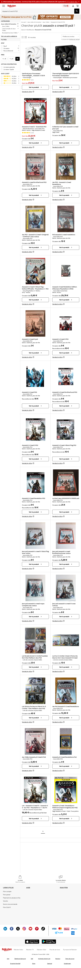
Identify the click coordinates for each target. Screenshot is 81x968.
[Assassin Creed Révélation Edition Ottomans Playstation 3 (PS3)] (65, 271)
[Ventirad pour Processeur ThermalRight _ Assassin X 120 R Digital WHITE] (35, 58)
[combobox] (35, 11)
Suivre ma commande (10, 904)
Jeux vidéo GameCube (60, 291)
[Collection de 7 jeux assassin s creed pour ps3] (65, 111)
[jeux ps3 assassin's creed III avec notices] (65, 588)
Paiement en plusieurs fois (11, 898)
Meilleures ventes (74, 39)
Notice (38, 291)
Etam (33, 963)
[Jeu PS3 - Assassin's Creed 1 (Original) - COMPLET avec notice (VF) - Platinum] (35, 219)
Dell (32, 958)
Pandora (57, 958)
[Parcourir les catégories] (4, 6)
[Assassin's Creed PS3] (35, 376)
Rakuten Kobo (18, 949)
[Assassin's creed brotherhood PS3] (35, 166)
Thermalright (27, 77)
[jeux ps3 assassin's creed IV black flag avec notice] (35, 535)
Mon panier (7, 894)
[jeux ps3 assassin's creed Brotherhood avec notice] (65, 535)
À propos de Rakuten (70, 949)
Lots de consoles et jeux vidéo (32, 660)
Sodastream (67, 963)
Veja (8, 958)
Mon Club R (7, 907)
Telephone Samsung (20, 958)
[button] (74, 1)
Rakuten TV (30, 949)
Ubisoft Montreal (28, 128)
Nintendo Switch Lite (44, 958)
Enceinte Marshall (15, 963)
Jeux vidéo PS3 (39, 128)
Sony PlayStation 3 (29, 291)
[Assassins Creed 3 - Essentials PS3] (35, 111)
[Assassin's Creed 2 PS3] (65, 323)
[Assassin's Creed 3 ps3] (35, 323)
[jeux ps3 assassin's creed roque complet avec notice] (35, 588)
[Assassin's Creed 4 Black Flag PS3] (65, 429)
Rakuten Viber (41, 949)
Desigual (49, 963)
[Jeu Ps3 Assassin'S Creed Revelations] (65, 691)
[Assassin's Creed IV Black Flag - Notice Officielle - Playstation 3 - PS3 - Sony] (35, 271)
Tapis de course (69, 958)
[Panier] (77, 6)
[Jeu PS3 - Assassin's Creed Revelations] (65, 166)
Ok (17, 59)
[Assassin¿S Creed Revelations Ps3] (65, 741)
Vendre (5, 901)
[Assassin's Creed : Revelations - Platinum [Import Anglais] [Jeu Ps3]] (65, 790)
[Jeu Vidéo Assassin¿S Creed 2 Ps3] (35, 741)
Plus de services (54, 949)
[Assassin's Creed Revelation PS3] (35, 482)
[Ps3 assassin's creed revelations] (65, 219)
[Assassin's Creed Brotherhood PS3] (65, 376)
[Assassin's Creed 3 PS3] (35, 429)
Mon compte (7, 891)
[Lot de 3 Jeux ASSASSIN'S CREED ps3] (65, 482)
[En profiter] (40, 17)
